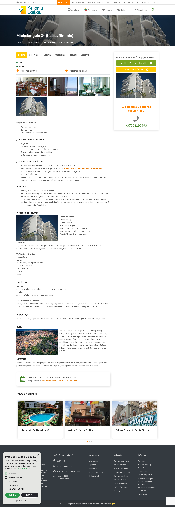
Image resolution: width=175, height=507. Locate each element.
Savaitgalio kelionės (121, 491)
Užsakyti (85, 55)
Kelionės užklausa (96, 2)
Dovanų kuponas (80, 2)
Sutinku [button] (12, 495)
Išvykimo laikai (111, 2)
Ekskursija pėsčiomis (122, 472)
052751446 (22, 2)
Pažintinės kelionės (121, 487)
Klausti (73, 55)
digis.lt (112, 504)
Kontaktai (136, 2)
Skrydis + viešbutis (121, 468)
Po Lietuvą (92, 10)
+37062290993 (73, 380)
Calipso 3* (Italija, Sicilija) (80, 430)
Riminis (22, 66)
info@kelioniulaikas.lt (38, 2)
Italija (21, 62)
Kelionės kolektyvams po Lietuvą (146, 488)
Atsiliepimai (125, 2)
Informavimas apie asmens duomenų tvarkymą (145, 481)
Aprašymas (34, 55)
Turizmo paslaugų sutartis (145, 465)
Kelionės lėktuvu (120, 479)
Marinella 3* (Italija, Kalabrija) (35, 430)
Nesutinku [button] (30, 495)
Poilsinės (124, 10)
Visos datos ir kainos (134, 62)
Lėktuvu (109, 10)
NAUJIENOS (64, 2)
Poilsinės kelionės (33, 42)
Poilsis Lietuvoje (120, 464)
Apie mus (93, 464)
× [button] (38, 455)
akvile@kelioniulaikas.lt (52, 380)
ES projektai (142, 471)
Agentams (147, 2)
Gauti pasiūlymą (134, 69)
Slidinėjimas (142, 10)
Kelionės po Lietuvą (121, 461)
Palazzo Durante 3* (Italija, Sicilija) (132, 430)
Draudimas (142, 494)
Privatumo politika (145, 475)
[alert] (22, 478)
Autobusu (75, 10)
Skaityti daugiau (24, 468)
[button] (87, 441)
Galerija (47, 55)
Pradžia (19, 42)
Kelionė (21, 55)
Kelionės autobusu (121, 476)
